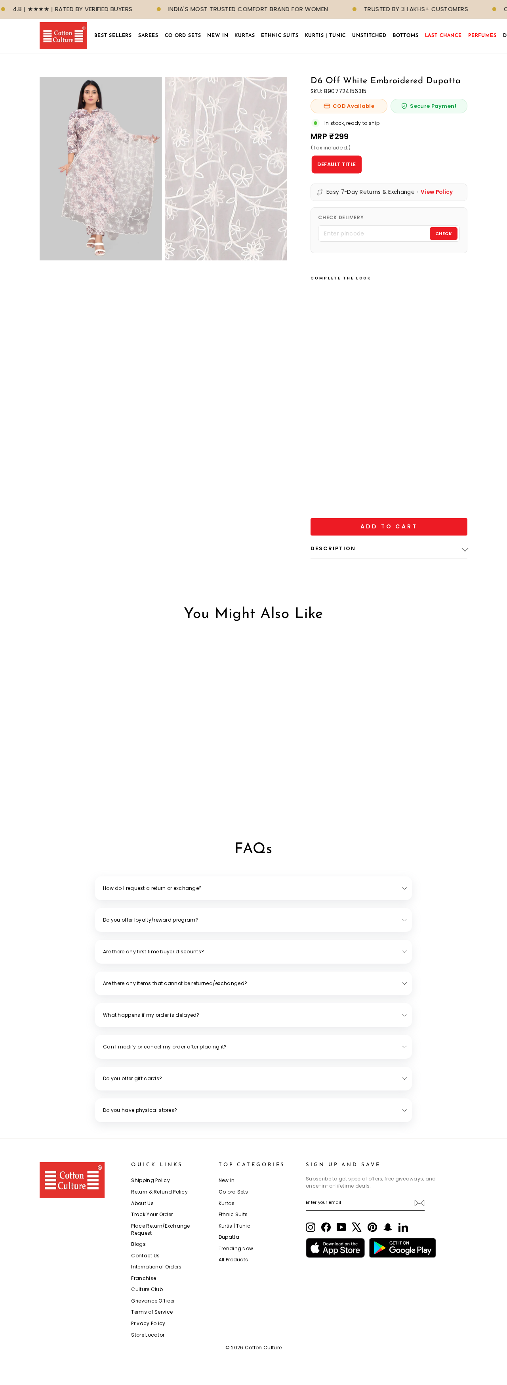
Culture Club (147, 1289)
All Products (233, 1259)
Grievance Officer (153, 1300)
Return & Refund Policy (159, 1191)
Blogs (138, 1244)
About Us (142, 1203)
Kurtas (227, 1203)
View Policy (437, 192)
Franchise (143, 1278)
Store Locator (147, 1334)
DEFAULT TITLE (336, 164)
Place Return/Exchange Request (160, 1229)
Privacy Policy (148, 1323)
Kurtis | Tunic (234, 1225)
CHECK (443, 233)
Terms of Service (152, 1311)
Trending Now (236, 1248)
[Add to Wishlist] (130, 781)
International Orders (156, 1266)
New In (227, 1180)
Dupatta (229, 1237)
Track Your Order (152, 1214)
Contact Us (145, 1255)
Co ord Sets (233, 1191)
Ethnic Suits (233, 1214)
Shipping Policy (150, 1180)
